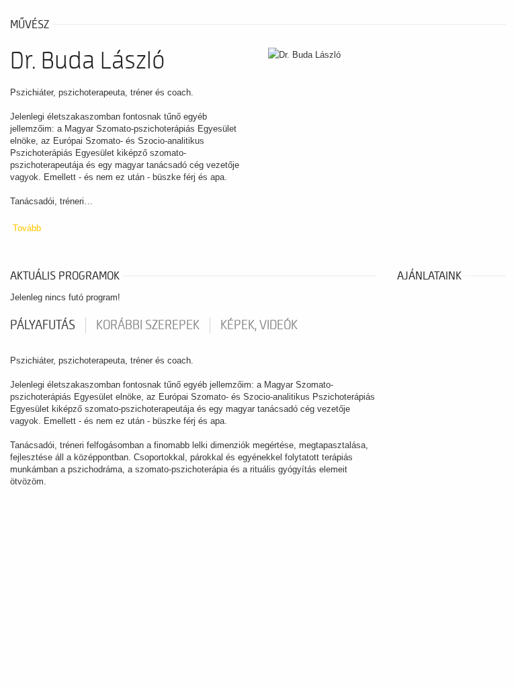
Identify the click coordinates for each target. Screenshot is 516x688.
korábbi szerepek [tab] (148, 325)
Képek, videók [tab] (259, 325)
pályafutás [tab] (42, 325)
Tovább (27, 228)
